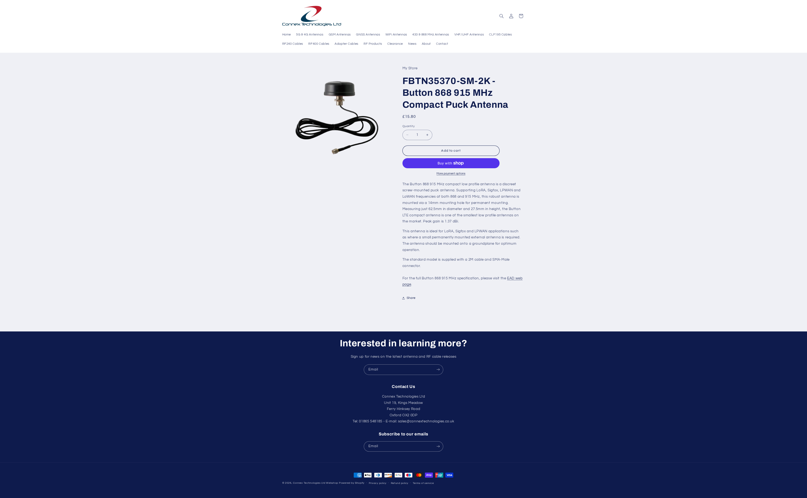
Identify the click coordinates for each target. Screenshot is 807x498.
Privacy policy (377, 483)
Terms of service (423, 483)
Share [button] (411, 298)
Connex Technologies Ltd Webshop (315, 483)
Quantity (408, 126)
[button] (501, 16)
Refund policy (400, 483)
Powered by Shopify (351, 483)
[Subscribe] (438, 369)
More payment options (450, 173)
